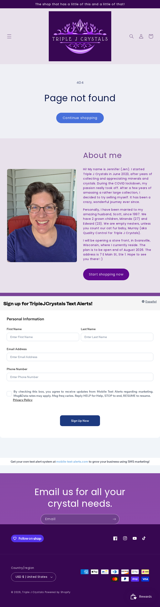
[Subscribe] (114, 519)
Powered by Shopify (58, 592)
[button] (9, 36)
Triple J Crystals (33, 592)
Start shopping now (106, 274)
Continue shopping (80, 117)
